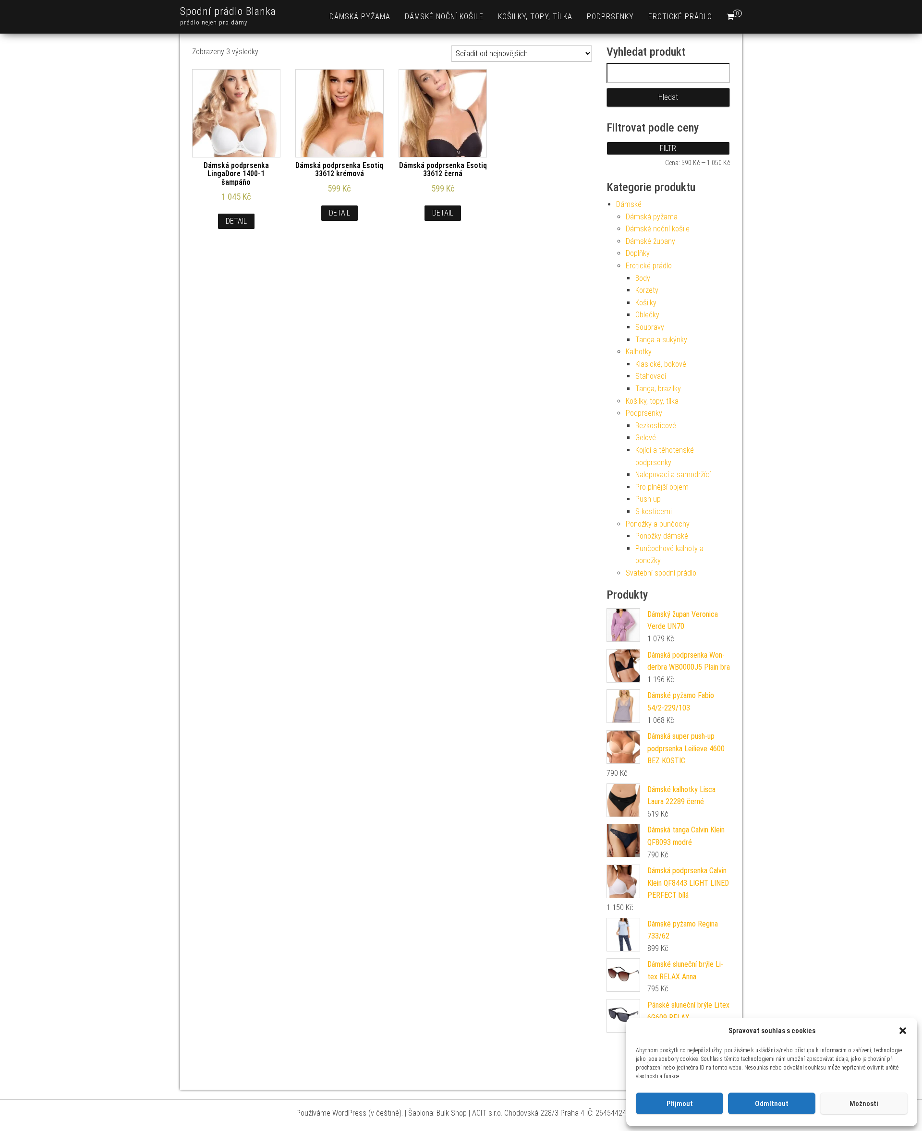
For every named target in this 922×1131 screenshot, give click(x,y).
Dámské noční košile (444, 16)
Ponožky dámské (661, 536)
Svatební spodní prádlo (661, 573)
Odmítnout (772, 1103)
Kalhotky (639, 351)
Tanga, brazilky (658, 388)
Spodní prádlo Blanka (228, 11)
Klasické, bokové (660, 364)
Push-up (648, 499)
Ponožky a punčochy (658, 524)
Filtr (668, 148)
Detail (236, 221)
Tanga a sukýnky (661, 339)
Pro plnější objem (662, 487)
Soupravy (649, 327)
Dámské (629, 204)
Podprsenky (610, 16)
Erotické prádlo (680, 16)
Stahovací (650, 376)
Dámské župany (650, 241)
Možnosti (863, 1103)
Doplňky (638, 253)
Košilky (645, 302)
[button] (903, 1030)
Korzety (646, 290)
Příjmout (680, 1103)
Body (642, 278)
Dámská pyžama (359, 16)
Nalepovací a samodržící (673, 474)
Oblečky (647, 314)
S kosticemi (653, 511)
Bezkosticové (655, 425)
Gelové (645, 437)
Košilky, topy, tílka (535, 16)
